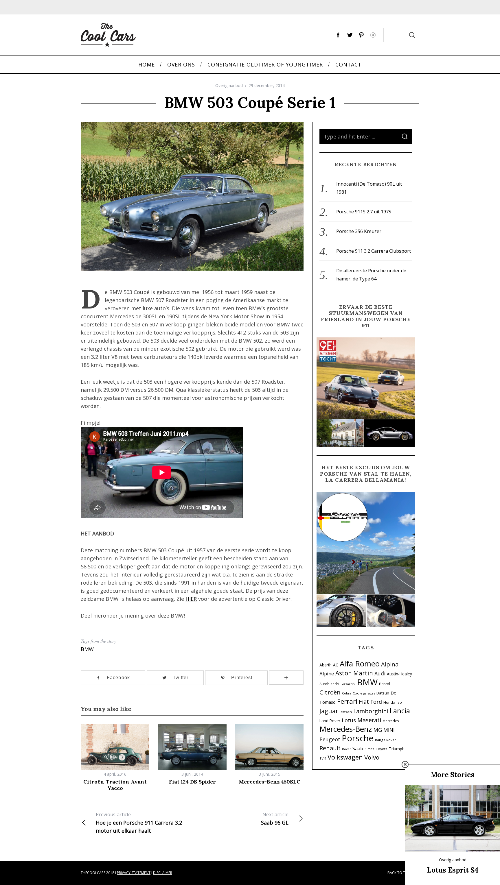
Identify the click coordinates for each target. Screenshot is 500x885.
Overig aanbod (229, 85)
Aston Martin (354, 673)
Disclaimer (162, 872)
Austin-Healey (399, 674)
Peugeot (329, 739)
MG (377, 729)
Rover (346, 749)
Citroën (330, 692)
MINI (389, 730)
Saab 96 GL (274, 818)
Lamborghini (370, 711)
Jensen (346, 712)
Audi (379, 673)
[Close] (405, 764)
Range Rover (385, 740)
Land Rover (329, 720)
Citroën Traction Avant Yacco (115, 785)
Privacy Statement (133, 872)
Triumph (397, 748)
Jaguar (328, 711)
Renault (330, 748)
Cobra (346, 693)
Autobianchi (329, 683)
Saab (357, 748)
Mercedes (391, 720)
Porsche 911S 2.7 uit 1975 (363, 211)
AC (335, 665)
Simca (369, 749)
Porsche (358, 738)
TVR (322, 758)
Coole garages (364, 693)
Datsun (382, 693)
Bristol (384, 683)
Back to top (398, 872)
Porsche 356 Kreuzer (358, 231)
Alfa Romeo (360, 663)
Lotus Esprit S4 (452, 870)
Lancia (400, 710)
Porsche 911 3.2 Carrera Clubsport (373, 251)
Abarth (325, 665)
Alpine (326, 673)
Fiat (364, 701)
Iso (399, 702)
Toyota (381, 749)
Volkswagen (345, 757)
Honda (389, 702)
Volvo (371, 757)
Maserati (369, 720)
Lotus (349, 720)
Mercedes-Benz (345, 729)
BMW (87, 649)
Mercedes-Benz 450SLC (269, 781)
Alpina (389, 664)
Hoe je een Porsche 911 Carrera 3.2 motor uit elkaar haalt (139, 822)
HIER (191, 598)
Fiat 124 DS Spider (192, 781)
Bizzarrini (348, 684)
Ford (376, 701)
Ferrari (347, 701)
